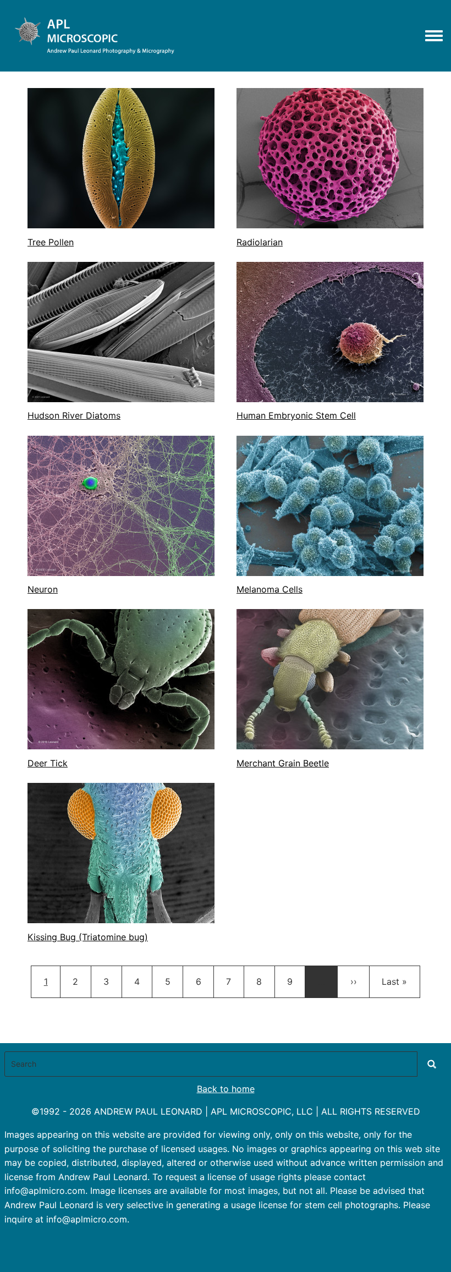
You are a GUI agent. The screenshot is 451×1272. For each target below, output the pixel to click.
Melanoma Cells (269, 589)
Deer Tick (48, 763)
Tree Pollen (51, 242)
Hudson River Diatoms (74, 415)
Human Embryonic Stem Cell (296, 415)
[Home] (91, 36)
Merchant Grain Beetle (283, 763)
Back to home (226, 1088)
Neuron (43, 589)
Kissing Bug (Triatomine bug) (88, 936)
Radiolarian (260, 242)
